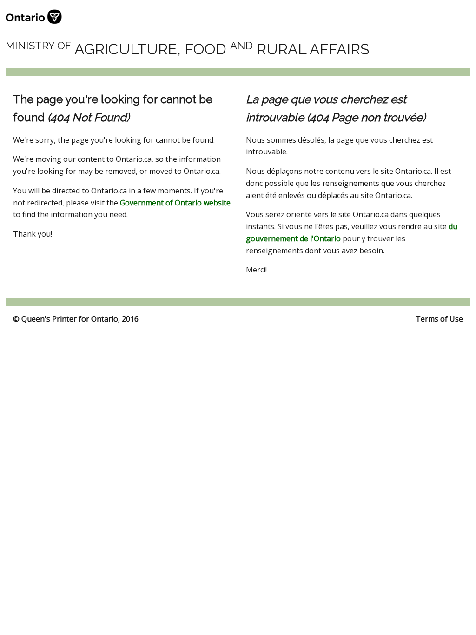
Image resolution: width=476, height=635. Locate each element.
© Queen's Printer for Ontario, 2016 (76, 319)
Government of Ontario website (175, 203)
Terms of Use (439, 319)
